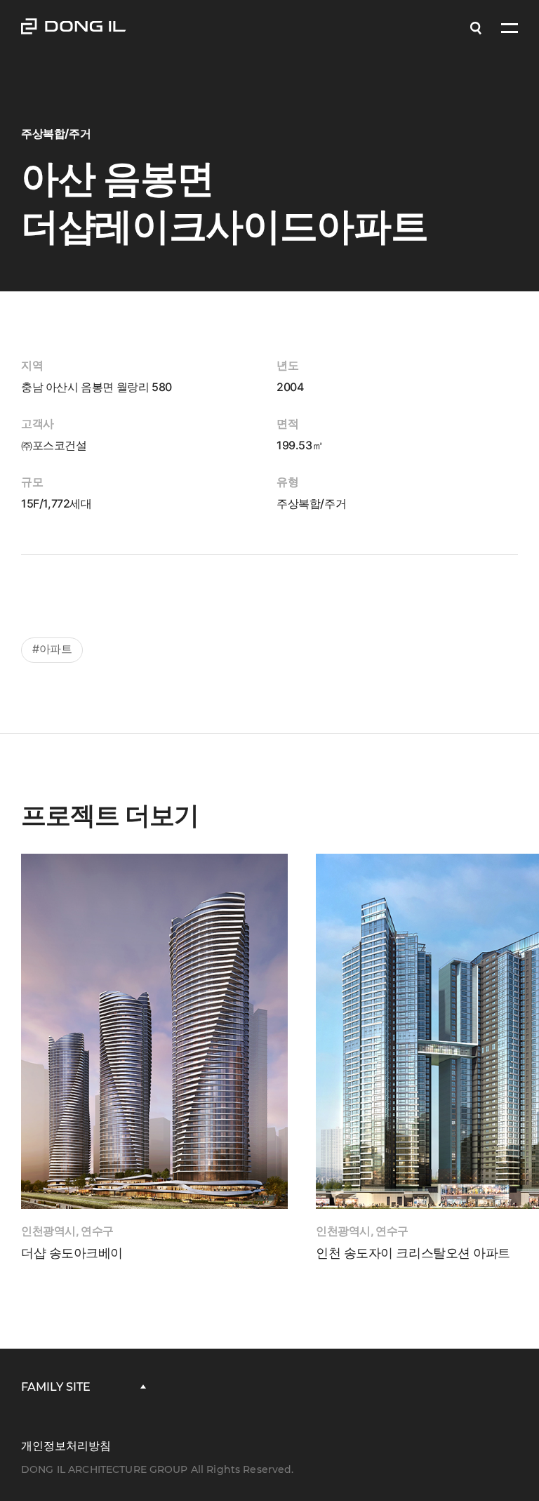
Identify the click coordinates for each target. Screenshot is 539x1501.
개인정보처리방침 (66, 1446)
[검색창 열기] (476, 28)
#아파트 (52, 649)
